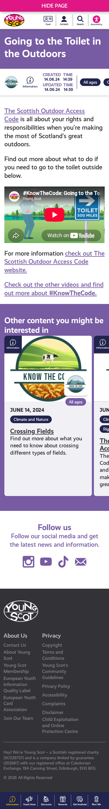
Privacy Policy (56, 686)
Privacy (51, 635)
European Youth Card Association (19, 704)
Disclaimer (52, 712)
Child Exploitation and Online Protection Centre (60, 725)
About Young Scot (16, 655)
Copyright (52, 645)
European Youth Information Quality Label (19, 684)
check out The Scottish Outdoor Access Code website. (54, 262)
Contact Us (14, 645)
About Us (15, 635)
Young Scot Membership (16, 668)
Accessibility (54, 695)
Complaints (53, 703)
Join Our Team (18, 718)
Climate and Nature (31, 419)
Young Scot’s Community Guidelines (55, 671)
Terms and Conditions (53, 655)
